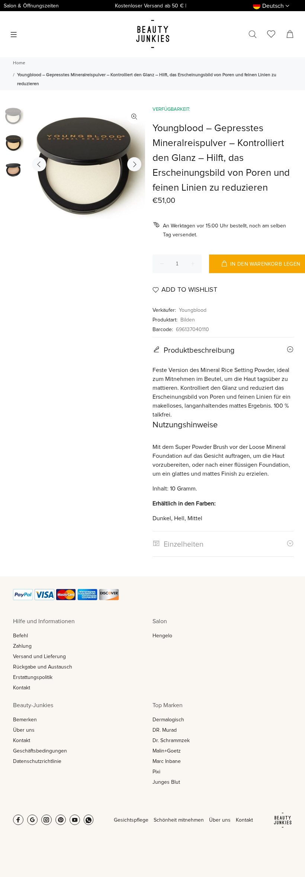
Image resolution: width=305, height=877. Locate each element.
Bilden (187, 320)
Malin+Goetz (166, 751)
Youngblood (192, 310)
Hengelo (162, 635)
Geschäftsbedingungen (40, 751)
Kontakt (21, 687)
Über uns (24, 730)
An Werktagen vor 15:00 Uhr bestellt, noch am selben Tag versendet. (224, 230)
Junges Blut (166, 782)
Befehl (20, 635)
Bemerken (25, 719)
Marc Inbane (166, 761)
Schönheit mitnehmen (179, 820)
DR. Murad (164, 730)
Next (134, 164)
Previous (39, 164)
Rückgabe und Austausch (42, 667)
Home (19, 63)
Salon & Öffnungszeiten (31, 6)
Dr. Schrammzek (171, 740)
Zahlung (22, 646)
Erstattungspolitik (32, 677)
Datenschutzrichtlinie (37, 761)
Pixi (156, 771)
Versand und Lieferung (39, 656)
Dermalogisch (168, 719)
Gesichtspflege (131, 820)
